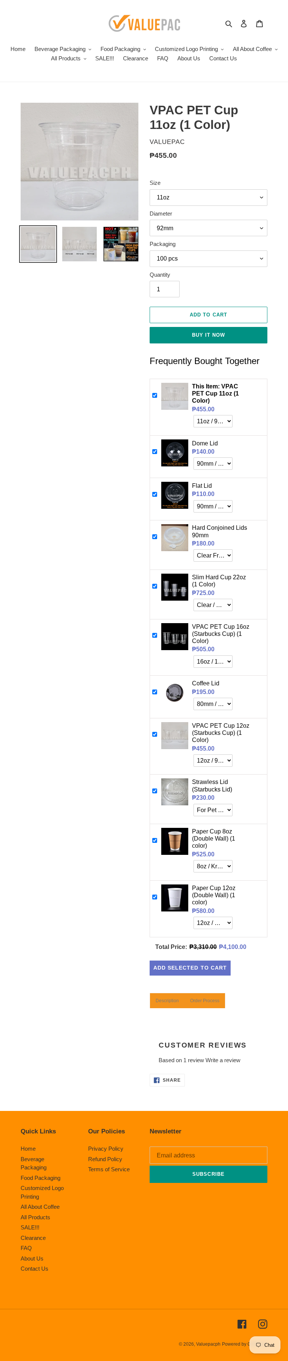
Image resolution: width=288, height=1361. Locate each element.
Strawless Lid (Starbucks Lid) (212, 785)
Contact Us (34, 1268)
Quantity (160, 274)
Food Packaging (40, 1178)
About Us (32, 1258)
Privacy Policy (105, 1148)
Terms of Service (109, 1169)
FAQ (26, 1248)
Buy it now (208, 335)
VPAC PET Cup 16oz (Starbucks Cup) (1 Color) (220, 634)
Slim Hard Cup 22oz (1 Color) (219, 581)
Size (155, 183)
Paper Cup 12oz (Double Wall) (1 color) (214, 895)
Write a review (223, 1060)
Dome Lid (205, 443)
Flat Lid (202, 486)
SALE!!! (30, 1227)
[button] (167, 1000)
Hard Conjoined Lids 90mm (219, 531)
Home (28, 1148)
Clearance (33, 1238)
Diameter (161, 213)
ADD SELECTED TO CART (190, 968)
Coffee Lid (205, 683)
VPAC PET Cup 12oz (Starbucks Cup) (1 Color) (220, 732)
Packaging (163, 244)
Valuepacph (208, 1344)
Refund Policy (105, 1159)
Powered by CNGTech (244, 1344)
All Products (35, 1217)
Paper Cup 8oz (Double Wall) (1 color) (213, 838)
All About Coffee (40, 1207)
